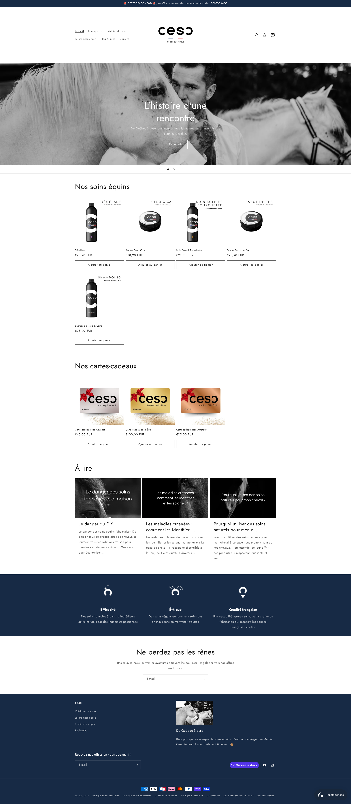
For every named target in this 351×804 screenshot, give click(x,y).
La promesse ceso (85, 717)
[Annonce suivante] (275, 3)
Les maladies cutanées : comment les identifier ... (170, 526)
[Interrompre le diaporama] (192, 169)
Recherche (81, 730)
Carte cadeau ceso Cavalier (90, 429)
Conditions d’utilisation (166, 795)
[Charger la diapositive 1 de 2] (168, 169)
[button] (94, 31)
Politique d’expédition (192, 795)
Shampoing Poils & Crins (88, 326)
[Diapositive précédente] (159, 169)
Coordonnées (213, 795)
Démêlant (80, 250)
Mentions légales (265, 795)
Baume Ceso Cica (135, 250)
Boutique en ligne (85, 724)
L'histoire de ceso (85, 711)
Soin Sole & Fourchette (189, 250)
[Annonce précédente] (76, 3)
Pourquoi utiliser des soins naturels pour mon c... (240, 526)
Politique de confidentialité (106, 795)
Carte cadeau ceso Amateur (191, 429)
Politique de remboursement (137, 795)
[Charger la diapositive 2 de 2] (173, 169)
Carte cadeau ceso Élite (139, 429)
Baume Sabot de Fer (238, 250)
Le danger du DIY (96, 524)
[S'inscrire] (204, 679)
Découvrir (175, 145)
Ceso (86, 795)
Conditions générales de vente (239, 795)
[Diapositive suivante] (183, 169)
